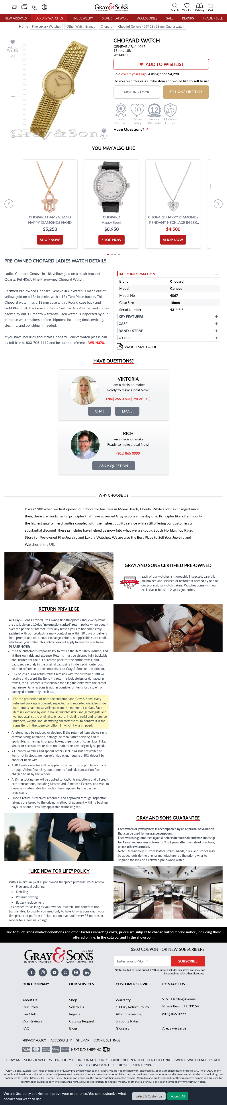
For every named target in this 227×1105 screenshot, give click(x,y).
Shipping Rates (127, 1021)
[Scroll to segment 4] (119, 254)
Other (125, 337)
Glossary (122, 1028)
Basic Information (137, 273)
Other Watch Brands (81, 26)
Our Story (30, 1006)
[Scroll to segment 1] (108, 254)
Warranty (123, 999)
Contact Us (173, 983)
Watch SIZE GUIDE (141, 346)
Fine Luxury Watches (46, 26)
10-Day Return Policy (132, 1006)
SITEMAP (82, 1040)
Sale (169, 18)
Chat (99, 411)
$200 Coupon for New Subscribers (168, 949)
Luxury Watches (49, 18)
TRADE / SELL (213, 18)
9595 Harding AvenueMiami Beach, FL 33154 (180, 1002)
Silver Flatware (115, 18)
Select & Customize (149, 1096)
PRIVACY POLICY (34, 1040)
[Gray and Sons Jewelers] (111, 7)
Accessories (147, 18)
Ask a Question (113, 465)
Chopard (106, 26)
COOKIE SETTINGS (107, 1040)
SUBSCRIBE (188, 961)
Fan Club (29, 1013)
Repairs (188, 18)
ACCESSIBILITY (61, 1040)
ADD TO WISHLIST (165, 64)
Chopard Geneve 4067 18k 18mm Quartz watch (151, 26)
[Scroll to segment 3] (115, 254)
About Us (29, 999)
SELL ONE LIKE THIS (185, 91)
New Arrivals (15, 18)
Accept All (178, 1096)
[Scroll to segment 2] (112, 254)
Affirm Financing (128, 1013)
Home (23, 26)
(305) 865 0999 (174, 1013)
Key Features (131, 316)
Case (123, 323)
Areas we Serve (174, 1028)
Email (127, 411)
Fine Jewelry (82, 18)
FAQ (25, 1028)
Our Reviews (32, 1021)
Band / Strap (131, 330)
